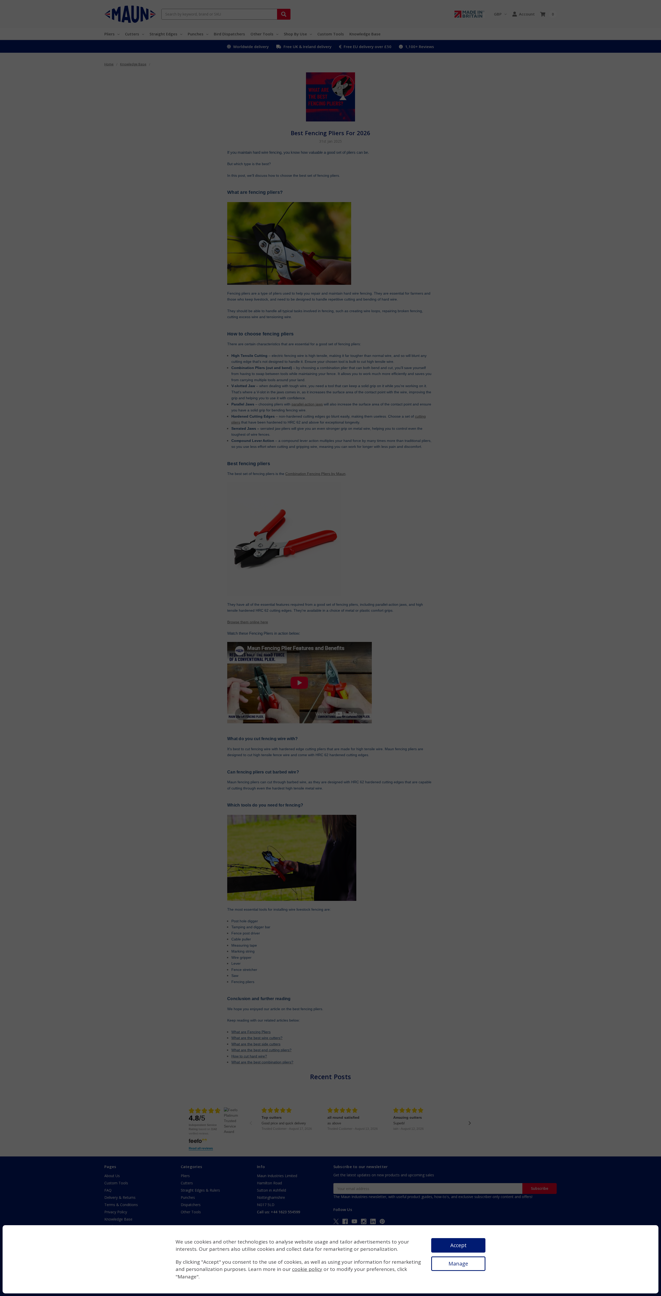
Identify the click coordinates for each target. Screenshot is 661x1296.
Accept (458, 1245)
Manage (458, 1263)
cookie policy (307, 1269)
